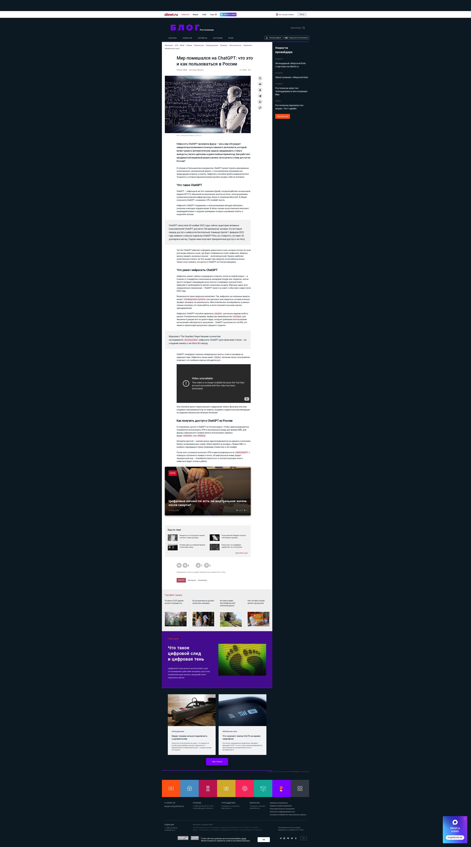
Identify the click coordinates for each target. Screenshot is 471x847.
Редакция (169, 824)
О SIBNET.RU (170, 803)
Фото (178, 135)
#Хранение (247, 45)
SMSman (201, 436)
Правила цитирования (279, 803)
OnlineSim (187, 436)
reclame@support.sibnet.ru (203, 808)
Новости (185, 14)
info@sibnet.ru (169, 830)
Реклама (197, 803)
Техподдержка (228, 803)
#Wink (182, 45)
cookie (243, 839)
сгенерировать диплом (194, 299)
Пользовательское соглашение (282, 809)
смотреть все (241, 553)
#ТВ (176, 45)
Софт (204, 14)
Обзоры (173, 38)
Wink (231, 38)
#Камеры (224, 45)
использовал (191, 340)
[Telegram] (260, 95)
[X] (260, 78)
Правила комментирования (281, 806)
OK (264, 840)
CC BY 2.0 (198, 135)
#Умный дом (199, 45)
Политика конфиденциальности (282, 812)
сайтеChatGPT (242, 452)
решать (218, 313)
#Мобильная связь (172, 48)
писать (217, 357)
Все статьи (217, 761)
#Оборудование (212, 45)
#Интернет (169, 45)
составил (237, 316)
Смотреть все (282, 116)
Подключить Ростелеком (298, 38)
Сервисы (202, 38)
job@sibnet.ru (255, 808)
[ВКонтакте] (260, 84)
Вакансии (255, 803)
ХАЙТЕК (173, 473)
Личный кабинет (275, 38)
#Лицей (189, 45)
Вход (302, 14)
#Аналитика (202, 580)
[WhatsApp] (260, 101)
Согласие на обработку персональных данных (288, 814)
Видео (195, 14)
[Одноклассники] (260, 90)
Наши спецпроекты (174, 806)
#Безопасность (235, 45)
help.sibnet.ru (226, 808)
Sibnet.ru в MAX (230, 14)
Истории (218, 38)
